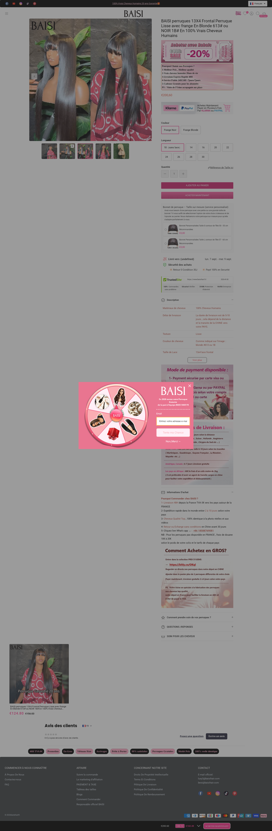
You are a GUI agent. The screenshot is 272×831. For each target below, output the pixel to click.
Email (159, 413)
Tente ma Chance (173, 432)
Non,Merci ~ (173, 441)
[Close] (189, 386)
